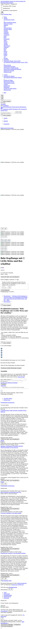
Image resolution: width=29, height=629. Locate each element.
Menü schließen (7, 101)
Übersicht (3, 107)
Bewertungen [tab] (7, 301)
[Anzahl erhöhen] (9, 287)
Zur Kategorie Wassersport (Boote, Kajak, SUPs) (16, 62)
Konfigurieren (17, 624)
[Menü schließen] (4, 21)
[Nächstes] (5, 228)
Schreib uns (21, 584)
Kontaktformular (13, 587)
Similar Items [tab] (7, 400)
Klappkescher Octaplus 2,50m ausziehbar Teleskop (13, 553)
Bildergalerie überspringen (7, 128)
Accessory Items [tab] (8, 398)
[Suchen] (2, 96)
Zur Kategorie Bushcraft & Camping (13, 77)
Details (2, 440)
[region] (14, 192)
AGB (5, 592)
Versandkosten (4, 611)
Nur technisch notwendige (7, 624)
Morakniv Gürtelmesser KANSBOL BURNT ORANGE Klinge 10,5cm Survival (12, 447)
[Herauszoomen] (2, 240)
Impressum (6, 598)
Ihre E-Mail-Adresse (6, 379)
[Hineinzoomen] (9, 240)
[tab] (15, 298)
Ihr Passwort (4, 381)
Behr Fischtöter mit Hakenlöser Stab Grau (11, 492)
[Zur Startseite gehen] (6, 14)
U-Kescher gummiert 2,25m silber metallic (11, 513)
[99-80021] (12, 162)
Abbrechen (3, 385)
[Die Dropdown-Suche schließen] (20, 112)
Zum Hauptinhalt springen (7, 1)
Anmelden (3, 104)
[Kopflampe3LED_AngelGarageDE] (12, 129)
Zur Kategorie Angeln (9, 19)
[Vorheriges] (2, 228)
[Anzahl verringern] (3, 287)
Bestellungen (23, 107)
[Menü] (2, 12)
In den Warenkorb (5, 290)
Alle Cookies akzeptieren (6, 626)
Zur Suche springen (19, 1)
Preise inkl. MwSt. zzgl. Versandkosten (10, 276)
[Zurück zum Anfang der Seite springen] (2, 618)
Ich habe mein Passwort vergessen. (9, 382)
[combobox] (8, 113)
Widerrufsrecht (7, 596)
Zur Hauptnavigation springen (13, 2)
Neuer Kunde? (21, 377)
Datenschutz (7, 593)
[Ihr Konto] (2, 98)
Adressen (17, 107)
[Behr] (2, 267)
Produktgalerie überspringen (7, 402)
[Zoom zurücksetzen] (5, 240)
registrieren (6, 105)
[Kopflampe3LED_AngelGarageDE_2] (12, 195)
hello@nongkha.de (22, 583)
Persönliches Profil (10, 107)
